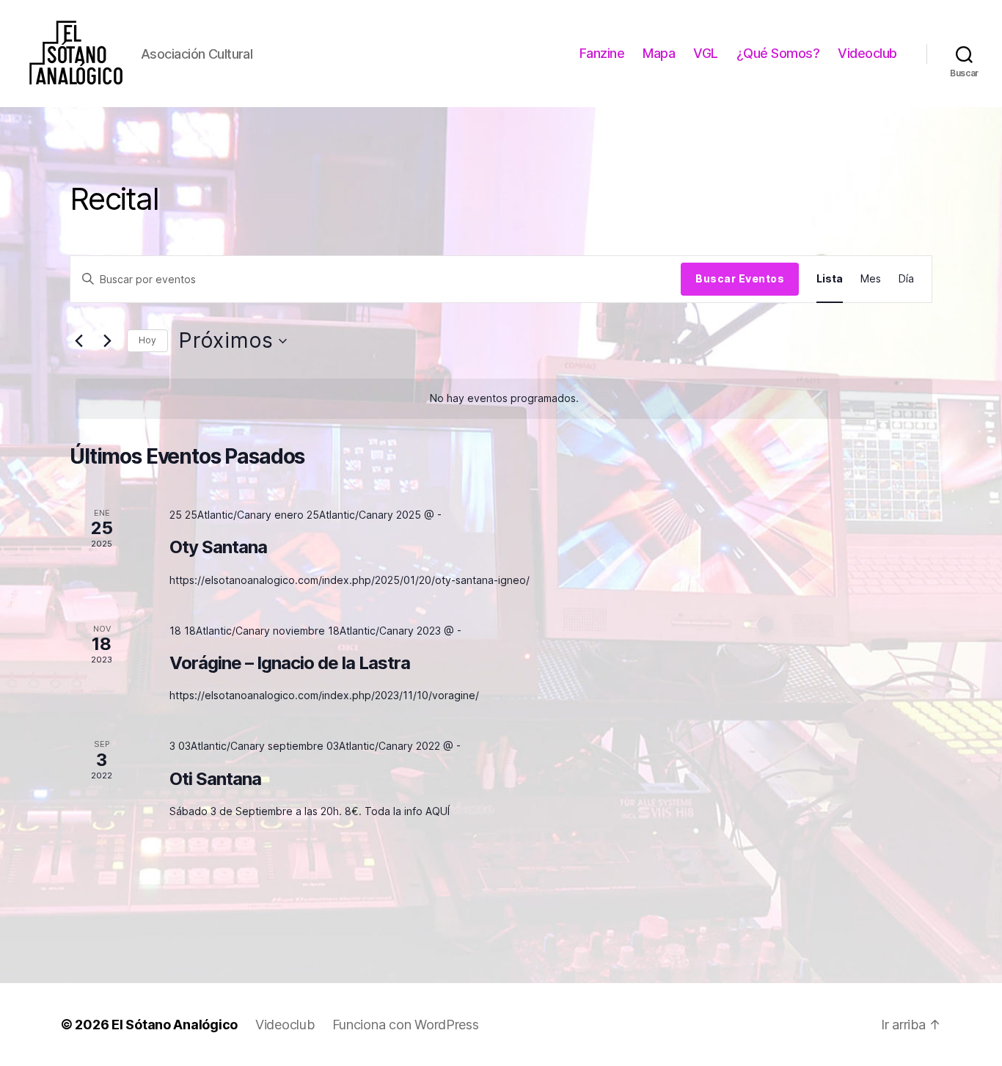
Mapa (659, 53)
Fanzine (602, 53)
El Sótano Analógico (174, 1024)
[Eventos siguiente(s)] (107, 341)
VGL (705, 53)
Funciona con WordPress (405, 1024)
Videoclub (867, 53)
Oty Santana (218, 547)
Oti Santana (215, 778)
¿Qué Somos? (778, 53)
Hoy (147, 340)
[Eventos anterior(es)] (78, 341)
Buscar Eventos (739, 278)
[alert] (504, 399)
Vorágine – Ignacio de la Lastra (289, 662)
